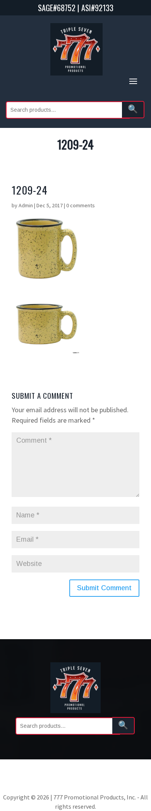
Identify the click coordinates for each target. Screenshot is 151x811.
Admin (26, 205)
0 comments (80, 205)
